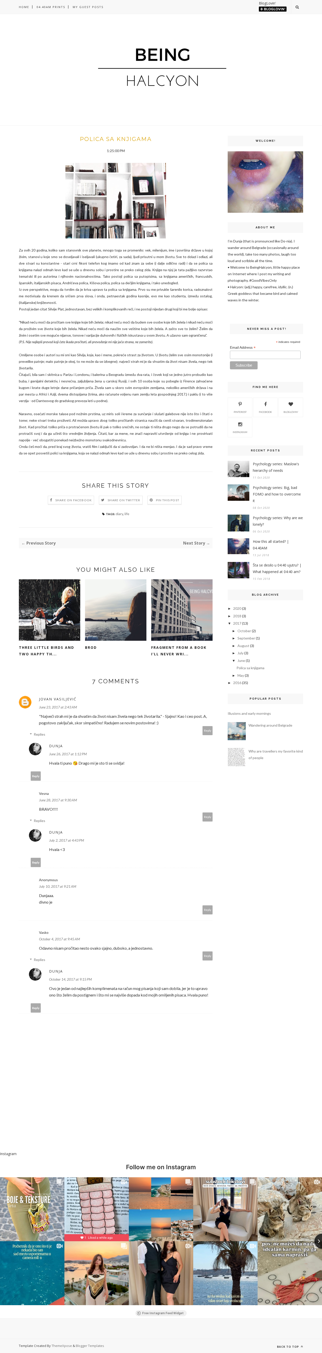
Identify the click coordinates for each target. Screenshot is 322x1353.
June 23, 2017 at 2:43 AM (58, 707)
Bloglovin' (291, 411)
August (243, 646)
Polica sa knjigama (250, 668)
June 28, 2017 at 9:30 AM (58, 800)
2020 (237, 608)
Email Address (243, 347)
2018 (237, 616)
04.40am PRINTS (51, 7)
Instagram (240, 432)
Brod (91, 647)
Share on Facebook (73, 500)
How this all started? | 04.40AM (271, 544)
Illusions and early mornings (249, 713)
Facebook (265, 411)
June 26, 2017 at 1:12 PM (68, 754)
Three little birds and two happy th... (46, 650)
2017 (237, 623)
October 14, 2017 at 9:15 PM (70, 979)
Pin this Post (168, 500)
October (244, 631)
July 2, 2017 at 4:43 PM (66, 840)
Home (24, 7)
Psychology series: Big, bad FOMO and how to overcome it (277, 494)
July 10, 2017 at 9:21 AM (57, 886)
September (246, 638)
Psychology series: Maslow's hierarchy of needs (276, 467)
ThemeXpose (62, 1345)
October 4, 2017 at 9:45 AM (59, 939)
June (241, 660)
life (127, 514)
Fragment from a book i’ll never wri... (179, 650)
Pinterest (240, 411)
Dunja (56, 745)
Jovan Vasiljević (57, 699)
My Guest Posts (88, 7)
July (240, 653)
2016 (237, 683)
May (240, 675)
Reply (207, 730)
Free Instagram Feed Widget (163, 1313)
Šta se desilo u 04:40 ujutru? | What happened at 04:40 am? (277, 568)
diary (119, 514)
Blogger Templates (90, 1345)
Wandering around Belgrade (270, 725)
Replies (39, 734)
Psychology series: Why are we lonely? (278, 521)
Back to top (288, 1346)
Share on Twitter (124, 500)
